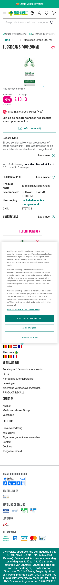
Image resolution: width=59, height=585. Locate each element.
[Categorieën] (5, 13)
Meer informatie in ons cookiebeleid (23, 309)
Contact (7, 441)
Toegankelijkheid (12, 451)
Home (6, 39)
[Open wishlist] (46, 13)
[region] (29, 292)
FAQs (6, 374)
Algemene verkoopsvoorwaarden (21, 388)
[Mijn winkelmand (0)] (53, 13)
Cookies (7, 446)
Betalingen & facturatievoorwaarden (23, 369)
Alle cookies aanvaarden (29, 318)
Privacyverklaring (12, 428)
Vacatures (8, 414)
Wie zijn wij (9, 432)
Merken (7, 405)
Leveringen (9, 383)
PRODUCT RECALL (13, 392)
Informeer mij (32, 128)
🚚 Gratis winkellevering (29, 3)
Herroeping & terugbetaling (18, 378)
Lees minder (43, 177)
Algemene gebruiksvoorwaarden (21, 437)
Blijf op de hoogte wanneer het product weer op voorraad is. (27, 119)
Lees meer (44, 155)
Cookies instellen (29, 337)
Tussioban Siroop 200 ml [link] (37, 39)
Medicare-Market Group (16, 410)
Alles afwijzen (30, 328)
